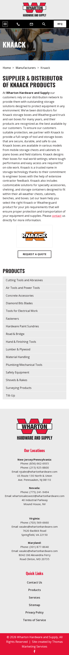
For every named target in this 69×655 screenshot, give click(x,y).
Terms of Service (34, 620)
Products (34, 590)
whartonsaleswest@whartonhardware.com (38, 496)
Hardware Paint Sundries (22, 326)
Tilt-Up (10, 395)
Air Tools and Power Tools (23, 288)
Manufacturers (26, 68)
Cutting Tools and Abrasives (24, 280)
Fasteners (12, 319)
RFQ (60, 24)
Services (34, 597)
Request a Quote (34, 254)
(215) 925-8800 (39, 467)
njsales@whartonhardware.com (38, 471)
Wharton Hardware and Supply (37, 637)
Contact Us (34, 582)
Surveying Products (18, 388)
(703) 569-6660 (39, 522)
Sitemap (34, 605)
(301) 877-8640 (39, 547)
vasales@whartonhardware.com (38, 526)
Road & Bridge (15, 334)
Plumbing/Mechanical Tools (24, 365)
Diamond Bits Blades (19, 303)
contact (56, 216)
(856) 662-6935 (39, 463)
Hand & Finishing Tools (21, 342)
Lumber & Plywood (18, 349)
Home (7, 68)
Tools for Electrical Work (22, 311)
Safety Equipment (17, 372)
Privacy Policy (34, 612)
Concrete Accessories (20, 296)
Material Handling (18, 357)
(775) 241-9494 (39, 492)
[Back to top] (58, 634)
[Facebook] (34, 651)
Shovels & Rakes (16, 380)
